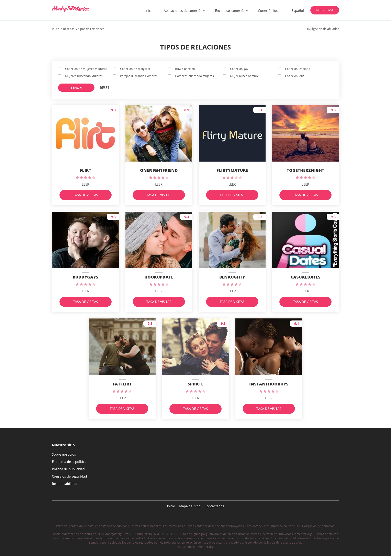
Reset (104, 87)
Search (76, 87)
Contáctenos (214, 506)
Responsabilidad (64, 483)
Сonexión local (269, 10)
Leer (85, 184)
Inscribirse (324, 10)
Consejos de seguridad (69, 476)
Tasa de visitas (85, 195)
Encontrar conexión (230, 10)
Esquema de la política (69, 461)
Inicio (149, 10)
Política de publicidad (68, 469)
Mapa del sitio (190, 506)
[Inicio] (72, 9)
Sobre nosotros (64, 454)
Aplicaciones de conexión (183, 10)
